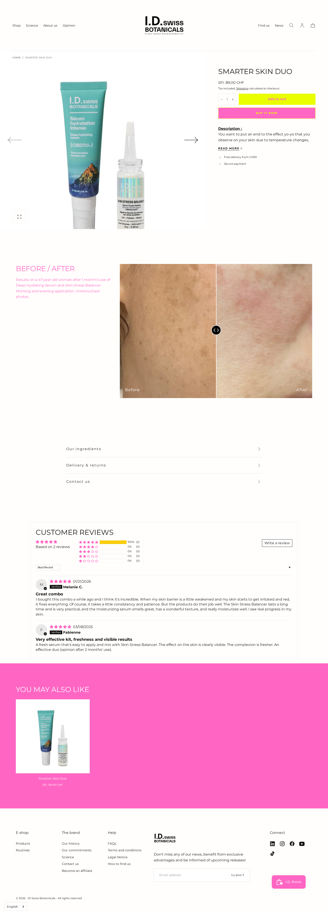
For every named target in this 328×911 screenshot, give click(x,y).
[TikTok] (272, 853)
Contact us (78, 481)
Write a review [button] (277, 543)
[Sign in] (302, 25)
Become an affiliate (77, 871)
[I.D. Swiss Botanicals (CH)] (165, 838)
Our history (71, 843)
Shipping (242, 88)
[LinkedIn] (272, 844)
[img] (61, 581)
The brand (71, 833)
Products (23, 843)
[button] (291, 25)
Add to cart (277, 99)
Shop (16, 25)
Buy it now (267, 113)
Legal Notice (117, 857)
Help (112, 833)
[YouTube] (302, 844)
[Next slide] (191, 140)
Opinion (69, 25)
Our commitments (76, 850)
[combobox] (15, 906)
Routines (23, 850)
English (12, 906)
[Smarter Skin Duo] (53, 736)
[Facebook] (292, 844)
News (279, 25)
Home (16, 57)
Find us (264, 25)
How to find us (119, 864)
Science (32, 25)
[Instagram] (282, 844)
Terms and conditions (124, 850)
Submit (238, 875)
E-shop (22, 833)
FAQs (112, 843)
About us (50, 25)
